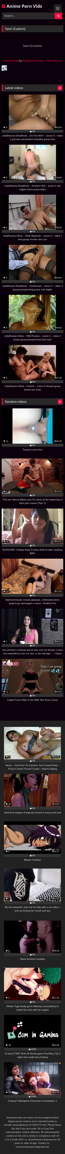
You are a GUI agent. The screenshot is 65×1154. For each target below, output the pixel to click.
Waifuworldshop (33, 60)
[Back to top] (54, 1144)
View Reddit (10, 60)
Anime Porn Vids (23, 6)
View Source (54, 60)
